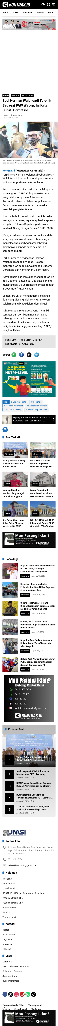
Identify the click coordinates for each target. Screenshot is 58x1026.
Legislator (15, 95)
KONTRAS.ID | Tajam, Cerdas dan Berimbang (23, 893)
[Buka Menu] (48, 4)
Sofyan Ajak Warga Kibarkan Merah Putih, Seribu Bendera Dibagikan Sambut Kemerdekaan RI (37, 662)
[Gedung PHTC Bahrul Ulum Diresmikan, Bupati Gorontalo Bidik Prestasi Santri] (10, 627)
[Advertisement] (29, 60)
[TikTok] (33, 994)
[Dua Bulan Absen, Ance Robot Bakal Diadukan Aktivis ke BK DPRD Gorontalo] (15, 509)
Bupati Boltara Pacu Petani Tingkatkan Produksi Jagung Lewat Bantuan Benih (41, 463)
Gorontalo (37, 402)
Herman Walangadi (14, 406)
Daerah (6, 95)
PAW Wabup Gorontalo (37, 409)
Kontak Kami (8, 888)
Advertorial (9, 454)
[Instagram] (16, 994)
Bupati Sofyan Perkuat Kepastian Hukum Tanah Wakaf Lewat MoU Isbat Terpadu (36, 643)
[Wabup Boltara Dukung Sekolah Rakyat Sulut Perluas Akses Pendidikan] (15, 450)
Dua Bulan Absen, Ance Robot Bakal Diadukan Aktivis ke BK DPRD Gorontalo (13, 523)
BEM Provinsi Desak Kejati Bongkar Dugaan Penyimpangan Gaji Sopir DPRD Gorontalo (33, 785)
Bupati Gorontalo (20, 402)
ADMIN (5, 115)
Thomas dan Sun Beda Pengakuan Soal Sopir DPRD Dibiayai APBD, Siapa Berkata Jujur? (33, 808)
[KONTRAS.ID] (16, 4)
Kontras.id (8, 170)
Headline (6, 949)
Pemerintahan (27, 95)
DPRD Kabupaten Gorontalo (15, 966)
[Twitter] (10, 994)
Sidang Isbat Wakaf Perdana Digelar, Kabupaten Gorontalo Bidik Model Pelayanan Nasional (37, 606)
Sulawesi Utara (9, 976)
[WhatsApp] (27, 994)
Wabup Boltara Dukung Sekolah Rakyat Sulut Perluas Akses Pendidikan (13, 463)
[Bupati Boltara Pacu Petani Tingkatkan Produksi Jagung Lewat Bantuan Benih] (43, 450)
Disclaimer (7, 879)
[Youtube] (22, 994)
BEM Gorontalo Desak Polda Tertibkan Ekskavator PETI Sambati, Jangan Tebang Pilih (34, 796)
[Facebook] (4, 994)
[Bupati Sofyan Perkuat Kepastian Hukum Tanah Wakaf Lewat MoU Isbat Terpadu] (10, 646)
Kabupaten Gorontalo (37, 406)
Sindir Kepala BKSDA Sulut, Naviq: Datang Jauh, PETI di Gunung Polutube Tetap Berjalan (33, 773)
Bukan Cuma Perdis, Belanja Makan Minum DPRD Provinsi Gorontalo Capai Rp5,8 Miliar (42, 493)
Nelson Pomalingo (14, 409)
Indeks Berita (8, 883)
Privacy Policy (9, 907)
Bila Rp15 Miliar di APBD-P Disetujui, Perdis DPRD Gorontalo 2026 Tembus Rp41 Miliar (42, 523)
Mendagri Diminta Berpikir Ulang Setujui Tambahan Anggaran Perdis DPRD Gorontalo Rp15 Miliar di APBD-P (13, 493)
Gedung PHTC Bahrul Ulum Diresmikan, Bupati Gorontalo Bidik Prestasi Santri (37, 624)
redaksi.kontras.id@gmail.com (22, 865)
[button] (43, 4)
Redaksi (6, 912)
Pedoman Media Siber (12, 898)
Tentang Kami (9, 917)
